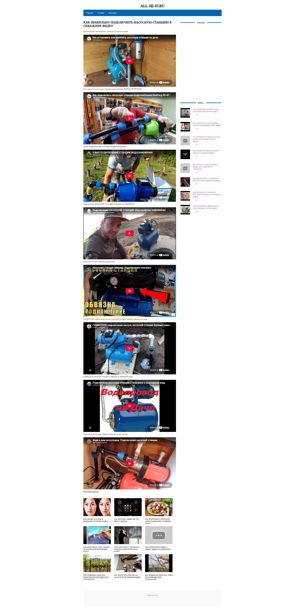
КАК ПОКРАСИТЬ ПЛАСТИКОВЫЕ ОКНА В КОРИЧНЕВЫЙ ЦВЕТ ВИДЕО (207, 124)
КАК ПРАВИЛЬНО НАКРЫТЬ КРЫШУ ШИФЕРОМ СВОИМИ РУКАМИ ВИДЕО (207, 139)
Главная (89, 13)
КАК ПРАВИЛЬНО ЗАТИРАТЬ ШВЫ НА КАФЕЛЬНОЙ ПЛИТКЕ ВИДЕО (206, 110)
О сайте (101, 13)
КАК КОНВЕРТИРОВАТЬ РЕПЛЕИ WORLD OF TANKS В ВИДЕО (205, 152)
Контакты (113, 13)
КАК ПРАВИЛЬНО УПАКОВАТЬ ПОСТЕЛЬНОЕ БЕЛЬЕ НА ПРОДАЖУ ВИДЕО (207, 194)
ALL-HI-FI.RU (152, 6)
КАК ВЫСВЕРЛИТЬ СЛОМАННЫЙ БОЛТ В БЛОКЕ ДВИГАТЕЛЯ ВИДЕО (206, 179)
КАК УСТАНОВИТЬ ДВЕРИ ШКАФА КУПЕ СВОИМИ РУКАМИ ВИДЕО (206, 207)
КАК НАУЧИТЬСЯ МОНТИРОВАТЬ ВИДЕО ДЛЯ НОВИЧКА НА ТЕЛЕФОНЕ (205, 166)
